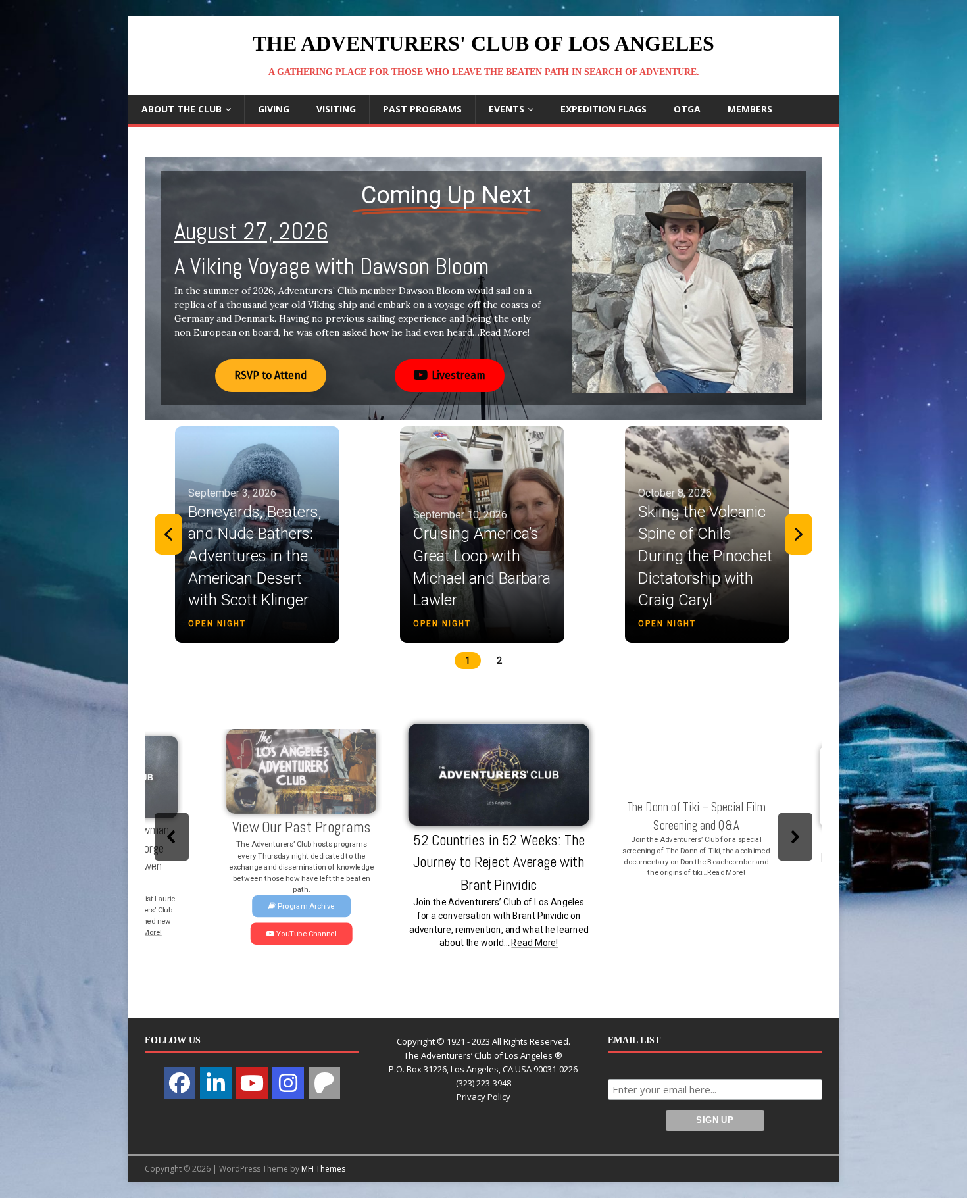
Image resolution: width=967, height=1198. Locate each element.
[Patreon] (324, 1083)
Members (750, 109)
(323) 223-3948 (483, 1083)
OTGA (687, 109)
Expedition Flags (603, 109)
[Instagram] (288, 1083)
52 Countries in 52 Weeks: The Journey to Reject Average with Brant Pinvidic (484, 862)
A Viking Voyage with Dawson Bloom (331, 266)
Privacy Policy (483, 1097)
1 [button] (467, 660)
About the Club (181, 109)
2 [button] (499, 660)
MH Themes (323, 1168)
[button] (483, 288)
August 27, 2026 (251, 231)
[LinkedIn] (216, 1083)
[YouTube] (252, 1083)
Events (506, 109)
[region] (483, 288)
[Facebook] (179, 1083)
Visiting (336, 109)
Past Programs (422, 109)
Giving (273, 109)
